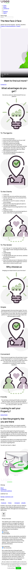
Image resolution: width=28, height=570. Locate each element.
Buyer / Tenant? (16, 26)
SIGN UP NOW (4, 415)
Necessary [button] (4, 530)
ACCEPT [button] (18, 568)
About (4, 7)
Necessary (6, 532)
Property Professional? (6, 26)
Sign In (5, 13)
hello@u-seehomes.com (7, 496)
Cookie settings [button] (11, 568)
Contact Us (6, 8)
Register (5, 11)
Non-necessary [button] (6, 546)
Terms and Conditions (6, 491)
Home (4, 5)
